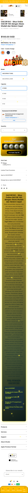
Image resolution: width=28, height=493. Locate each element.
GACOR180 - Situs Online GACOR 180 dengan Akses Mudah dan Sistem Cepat (14, 2)
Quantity (3, 126)
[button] (2, 6)
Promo (3, 490)
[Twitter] (5, 189)
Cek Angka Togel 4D (14, 152)
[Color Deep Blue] (8, 52)
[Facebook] (2, 189)
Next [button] (26, 1)
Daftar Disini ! (22, 2)
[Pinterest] (7, 189)
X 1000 (4, 93)
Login (8, 490)
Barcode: (11, 28)
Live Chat (24, 490)
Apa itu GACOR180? (10, 388)
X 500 (4, 98)
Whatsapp (19, 490)
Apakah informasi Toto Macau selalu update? (14, 407)
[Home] (11, 6)
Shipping (9, 38)
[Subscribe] (22, 474)
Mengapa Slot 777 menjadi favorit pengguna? (13, 402)
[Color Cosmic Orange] (3, 52)
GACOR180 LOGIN (7, 79)
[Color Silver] (13, 52)
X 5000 (4, 88)
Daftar (13, 490)
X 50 (3, 104)
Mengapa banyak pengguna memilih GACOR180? (14, 392)
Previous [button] (1, 1)
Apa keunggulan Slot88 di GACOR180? (11, 397)
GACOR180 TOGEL (7, 73)
